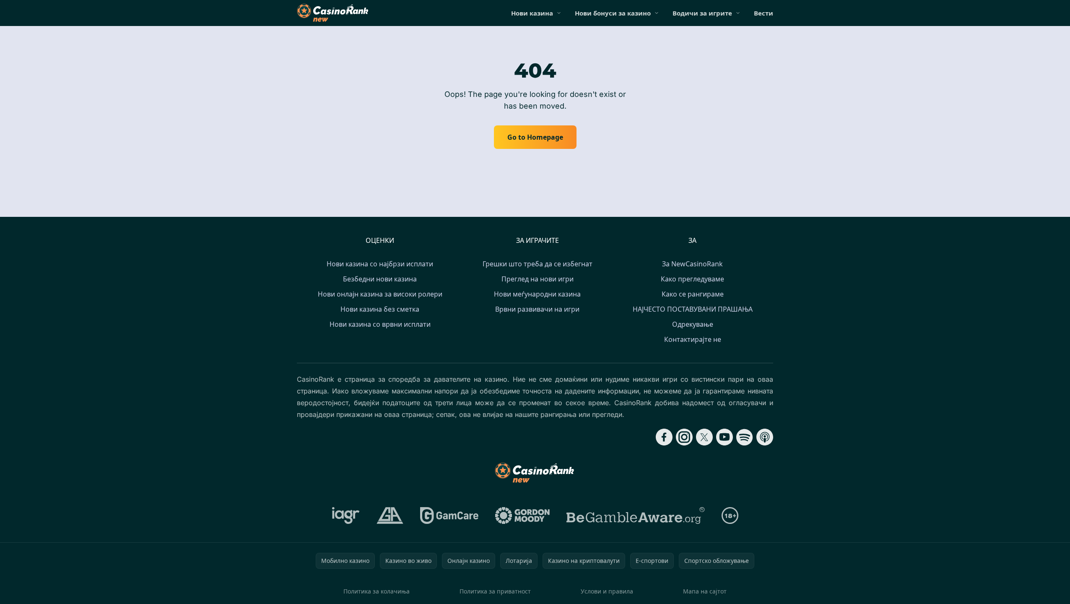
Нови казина (532, 13)
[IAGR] (346, 515)
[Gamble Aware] (635, 515)
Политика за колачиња (376, 591)
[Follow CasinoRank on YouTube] (724, 437)
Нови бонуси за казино (613, 13)
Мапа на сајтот (705, 591)
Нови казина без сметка (379, 309)
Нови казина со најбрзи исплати (380, 263)
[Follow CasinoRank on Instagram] (684, 437)
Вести (763, 13)
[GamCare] (449, 515)
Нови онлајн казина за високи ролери (380, 294)
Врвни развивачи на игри (537, 309)
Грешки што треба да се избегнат (537, 263)
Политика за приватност (495, 591)
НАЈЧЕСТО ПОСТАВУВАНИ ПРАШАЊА (693, 309)
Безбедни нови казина (380, 279)
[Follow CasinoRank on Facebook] (664, 437)
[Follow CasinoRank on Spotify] (744, 437)
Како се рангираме (693, 294)
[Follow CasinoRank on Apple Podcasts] (764, 437)
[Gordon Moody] (522, 515)
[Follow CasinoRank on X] (704, 437)
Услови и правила (607, 591)
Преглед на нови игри (537, 279)
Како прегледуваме (692, 279)
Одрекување (692, 324)
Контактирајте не (692, 339)
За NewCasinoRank (692, 263)
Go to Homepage (535, 137)
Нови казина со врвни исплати (380, 324)
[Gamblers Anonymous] (390, 515)
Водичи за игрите (702, 13)
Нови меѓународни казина (537, 294)
